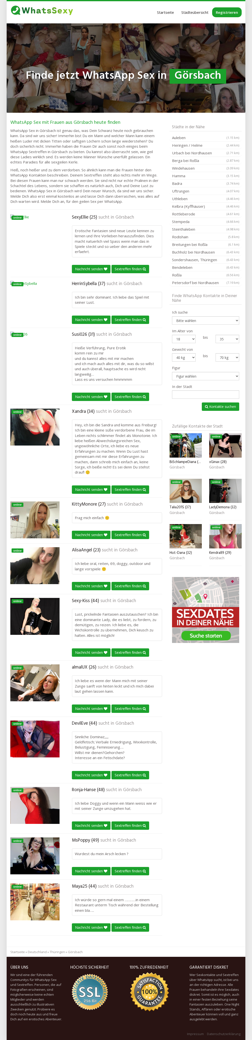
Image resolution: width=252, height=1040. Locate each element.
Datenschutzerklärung (223, 1034)
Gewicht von (182, 349)
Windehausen (205, 168)
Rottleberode (205, 213)
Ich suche (180, 312)
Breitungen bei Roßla (205, 244)
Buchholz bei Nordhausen (205, 252)
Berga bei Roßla (205, 160)
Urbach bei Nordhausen (205, 152)
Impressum (195, 1034)
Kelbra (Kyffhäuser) (205, 206)
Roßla (205, 274)
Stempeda (205, 221)
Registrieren (227, 12)
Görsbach (124, 217)
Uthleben (205, 198)
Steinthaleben (205, 229)
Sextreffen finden (129, 269)
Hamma (205, 175)
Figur (176, 367)
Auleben (205, 137)
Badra (205, 183)
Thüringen (57, 952)
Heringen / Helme (205, 145)
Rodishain (205, 236)
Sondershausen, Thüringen (205, 259)
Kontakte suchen (222, 406)
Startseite (165, 12)
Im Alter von (182, 330)
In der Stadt (182, 386)
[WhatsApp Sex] (42, 12)
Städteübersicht (194, 12)
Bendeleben (205, 267)
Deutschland (37, 952)
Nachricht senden (89, 269)
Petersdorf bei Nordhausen (205, 282)
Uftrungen (205, 191)
